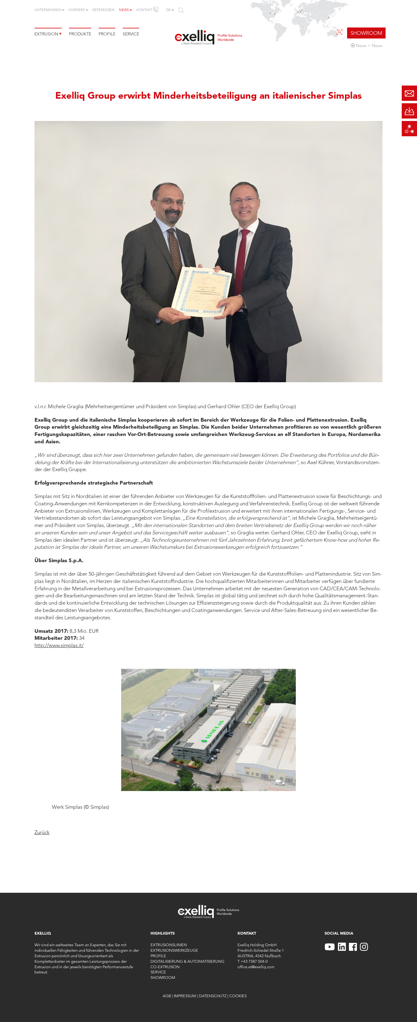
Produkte (80, 34)
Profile (107, 34)
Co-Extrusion (164, 966)
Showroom (162, 977)
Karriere (77, 10)
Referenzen (103, 10)
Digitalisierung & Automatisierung (187, 961)
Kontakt (144, 10)
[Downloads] (409, 111)
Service (131, 34)
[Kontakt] (409, 93)
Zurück (41, 832)
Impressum (185, 995)
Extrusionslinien (168, 944)
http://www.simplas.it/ (59, 645)
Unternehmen (47, 10)
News (124, 10)
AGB (167, 995)
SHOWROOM (366, 33)
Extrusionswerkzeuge (174, 950)
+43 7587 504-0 (254, 961)
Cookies (238, 995)
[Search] (181, 10)
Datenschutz (213, 995)
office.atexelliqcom (256, 966)
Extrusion (48, 34)
